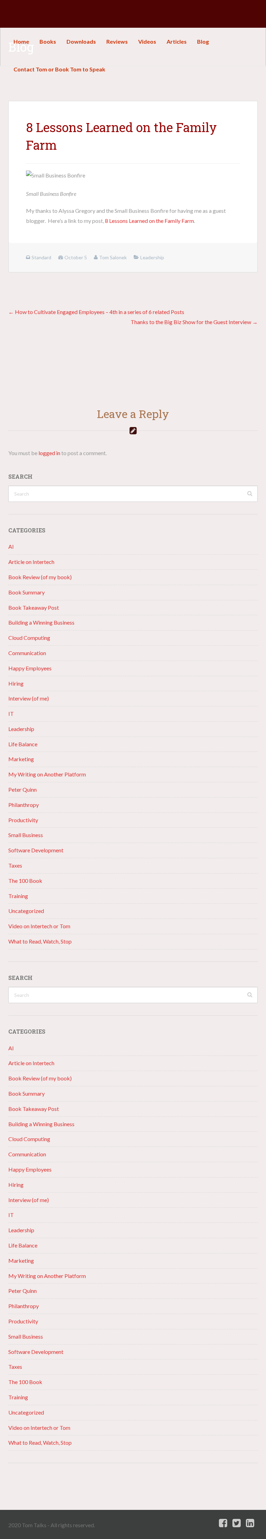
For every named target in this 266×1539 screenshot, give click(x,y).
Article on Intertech (31, 561)
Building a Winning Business (41, 622)
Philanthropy (23, 804)
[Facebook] (223, 1523)
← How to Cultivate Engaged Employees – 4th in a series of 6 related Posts (96, 311)
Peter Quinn (22, 789)
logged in (49, 453)
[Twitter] (236, 1523)
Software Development (35, 850)
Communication (27, 653)
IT (11, 713)
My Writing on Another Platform (47, 774)
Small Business (25, 835)
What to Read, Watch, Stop (40, 941)
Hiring (16, 683)
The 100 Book (25, 880)
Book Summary (26, 592)
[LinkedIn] (250, 1523)
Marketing (21, 759)
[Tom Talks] (13, 14)
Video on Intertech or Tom (39, 926)
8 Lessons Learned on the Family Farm (149, 220)
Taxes (15, 865)
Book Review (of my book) (40, 577)
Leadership (21, 728)
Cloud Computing (29, 637)
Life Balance (22, 744)
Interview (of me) (28, 698)
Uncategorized (26, 910)
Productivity (23, 820)
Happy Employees (30, 668)
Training (18, 896)
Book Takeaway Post (33, 607)
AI (11, 546)
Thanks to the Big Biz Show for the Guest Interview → (194, 322)
